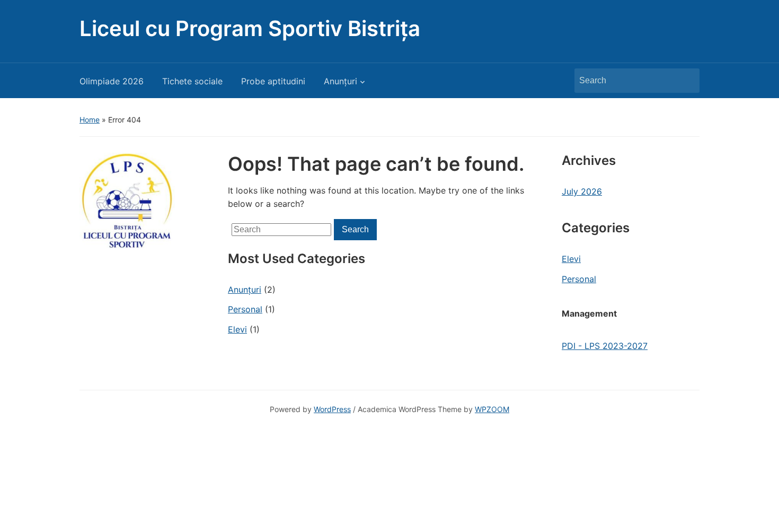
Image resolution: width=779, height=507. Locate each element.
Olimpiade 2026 (111, 81)
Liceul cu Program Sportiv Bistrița (249, 28)
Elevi (237, 329)
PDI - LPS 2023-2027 (605, 345)
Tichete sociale (192, 81)
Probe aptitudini (273, 81)
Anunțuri (340, 81)
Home (89, 119)
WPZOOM (492, 409)
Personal (245, 309)
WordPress (332, 409)
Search (686, 80)
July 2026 (582, 191)
